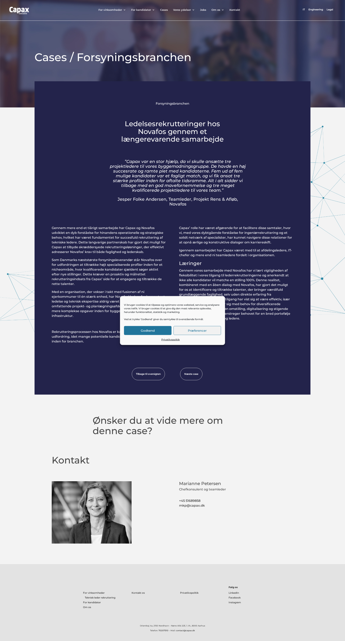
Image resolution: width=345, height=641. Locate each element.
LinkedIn (234, 592)
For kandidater (141, 9)
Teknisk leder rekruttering (100, 597)
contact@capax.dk (185, 630)
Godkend (148, 330)
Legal (330, 9)
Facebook (235, 597)
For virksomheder (110, 9)
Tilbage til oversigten (148, 373)
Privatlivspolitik (170, 339)
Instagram (235, 602)
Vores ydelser (182, 9)
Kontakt (234, 9)
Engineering (315, 9)
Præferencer (197, 330)
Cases (164, 9)
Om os (215, 9)
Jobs (203, 9)
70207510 (163, 630)
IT (304, 9)
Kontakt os (138, 592)
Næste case (191, 373)
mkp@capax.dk (192, 505)
